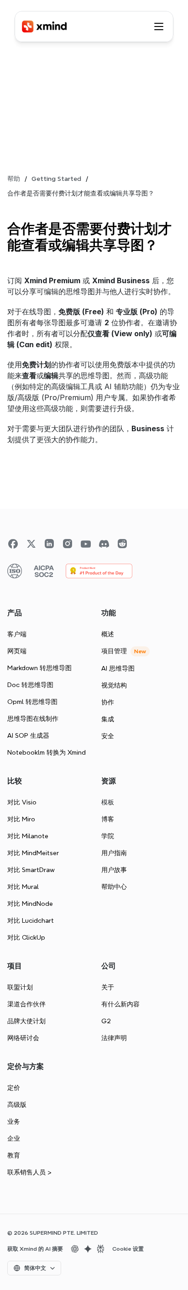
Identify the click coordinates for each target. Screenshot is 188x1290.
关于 (107, 987)
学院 (107, 836)
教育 (13, 1155)
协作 (107, 702)
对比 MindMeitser (33, 853)
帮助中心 (114, 886)
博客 (107, 819)
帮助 (13, 178)
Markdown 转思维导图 (39, 668)
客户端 (16, 634)
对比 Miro (21, 819)
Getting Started (56, 178)
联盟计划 (20, 987)
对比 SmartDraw (31, 870)
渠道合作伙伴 (26, 1004)
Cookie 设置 (128, 1249)
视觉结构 (114, 685)
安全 (107, 736)
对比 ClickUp (26, 937)
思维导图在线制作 (32, 718)
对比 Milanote (27, 836)
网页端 (16, 651)
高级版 (16, 1104)
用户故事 (114, 870)
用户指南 (114, 853)
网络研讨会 (23, 1038)
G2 (106, 1021)
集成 (107, 719)
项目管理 (114, 651)
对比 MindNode (30, 903)
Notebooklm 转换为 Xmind (46, 752)
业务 (13, 1121)
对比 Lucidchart (30, 920)
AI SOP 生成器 (28, 735)
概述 (107, 634)
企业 (13, 1138)
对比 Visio (22, 802)
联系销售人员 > (29, 1172)
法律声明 (114, 1038)
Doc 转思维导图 (30, 685)
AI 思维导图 (118, 668)
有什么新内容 (120, 1004)
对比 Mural (23, 886)
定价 (13, 1087)
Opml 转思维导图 (32, 701)
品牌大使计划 (26, 1021)
